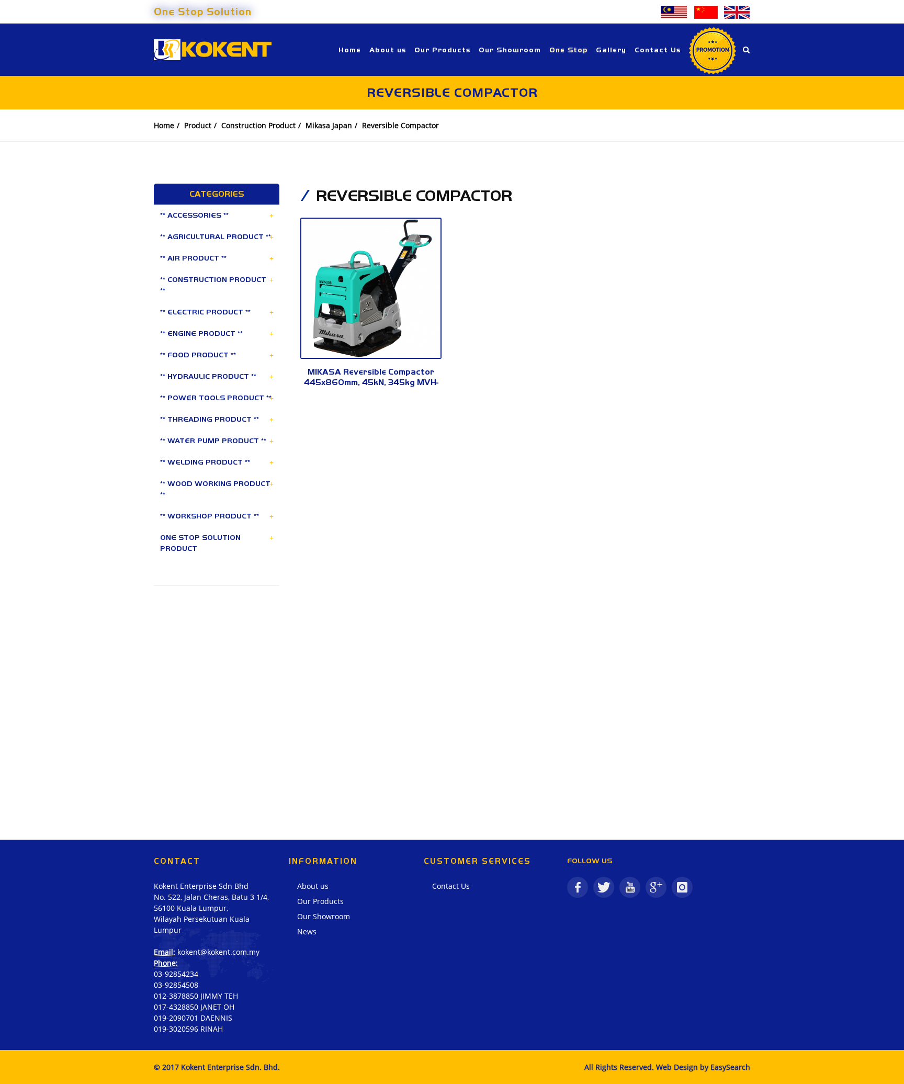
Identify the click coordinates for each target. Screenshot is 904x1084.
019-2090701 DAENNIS (193, 1018)
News (307, 931)
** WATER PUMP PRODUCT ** (213, 440)
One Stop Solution (203, 11)
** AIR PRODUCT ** (193, 258)
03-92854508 (176, 985)
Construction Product (258, 125)
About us (313, 886)
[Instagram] (682, 887)
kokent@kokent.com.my (218, 952)
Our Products (320, 901)
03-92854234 (176, 974)
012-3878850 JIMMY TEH (196, 996)
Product (197, 125)
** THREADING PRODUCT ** (209, 419)
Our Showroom (323, 916)
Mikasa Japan (329, 125)
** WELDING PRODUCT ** (205, 462)
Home (164, 125)
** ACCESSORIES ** (194, 215)
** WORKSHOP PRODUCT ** (209, 516)
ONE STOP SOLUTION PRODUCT (200, 542)
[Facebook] (577, 887)
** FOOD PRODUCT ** (198, 355)
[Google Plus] (656, 887)
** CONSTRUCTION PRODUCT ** (213, 285)
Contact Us (451, 886)
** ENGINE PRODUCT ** (201, 333)
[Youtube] (629, 887)
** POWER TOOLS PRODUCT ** (216, 397)
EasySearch (730, 1067)
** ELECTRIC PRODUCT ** (205, 312)
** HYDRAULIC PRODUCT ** (208, 376)
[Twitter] (603, 887)
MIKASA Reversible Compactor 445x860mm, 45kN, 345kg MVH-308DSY (371, 382)
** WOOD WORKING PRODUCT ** (215, 489)
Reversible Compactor (400, 125)
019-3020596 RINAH (188, 1029)
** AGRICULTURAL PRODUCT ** (215, 236)
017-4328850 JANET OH (194, 1007)
